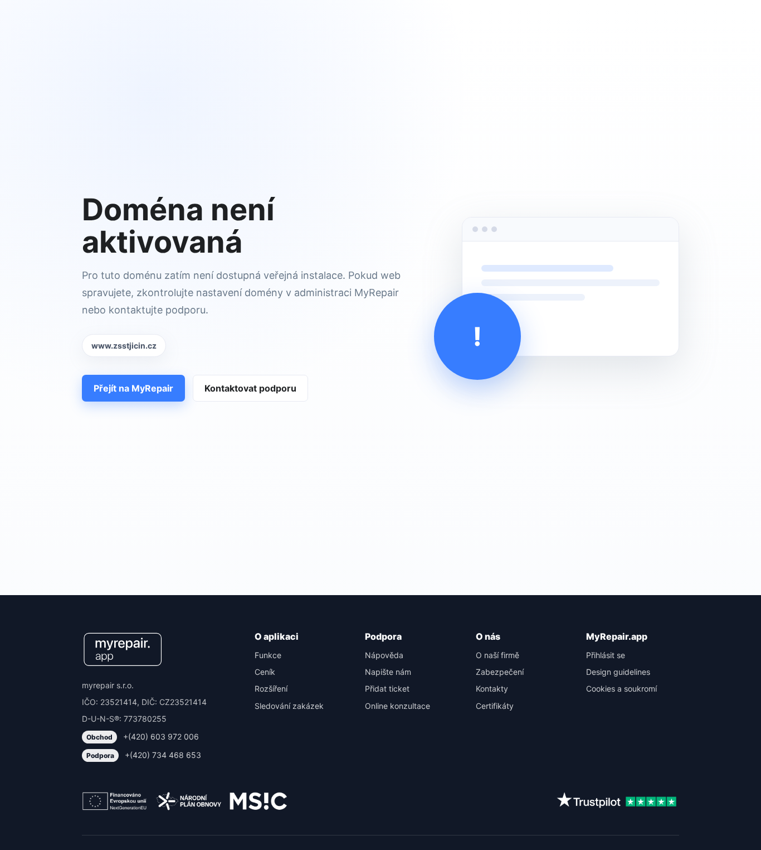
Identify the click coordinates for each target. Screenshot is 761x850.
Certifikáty (495, 706)
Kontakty (492, 688)
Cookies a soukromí (621, 688)
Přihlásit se (605, 655)
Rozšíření (271, 688)
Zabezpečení (500, 672)
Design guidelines (618, 672)
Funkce (268, 655)
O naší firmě (497, 655)
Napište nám (388, 672)
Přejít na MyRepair (133, 388)
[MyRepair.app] (122, 649)
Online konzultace (397, 706)
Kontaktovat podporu (250, 388)
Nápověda (384, 655)
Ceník (265, 672)
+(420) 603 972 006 (142, 736)
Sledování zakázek (289, 706)
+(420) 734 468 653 (143, 755)
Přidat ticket (387, 688)
